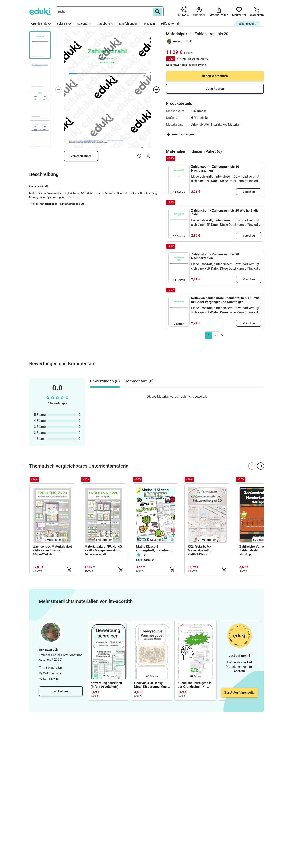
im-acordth (180, 41)
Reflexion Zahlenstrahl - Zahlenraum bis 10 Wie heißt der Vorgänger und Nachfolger (225, 300)
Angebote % (105, 23)
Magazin (149, 23)
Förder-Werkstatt (44, 554)
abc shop (245, 554)
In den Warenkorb (215, 76)
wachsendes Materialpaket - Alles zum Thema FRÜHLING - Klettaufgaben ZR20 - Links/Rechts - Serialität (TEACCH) (52, 548)
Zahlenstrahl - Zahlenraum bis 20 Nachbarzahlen (215, 256)
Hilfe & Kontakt (170, 23)
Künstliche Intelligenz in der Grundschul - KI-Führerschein (195, 685)
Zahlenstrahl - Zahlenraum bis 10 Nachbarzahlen (215, 168)
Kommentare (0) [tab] (139, 381)
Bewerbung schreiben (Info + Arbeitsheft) (106, 685)
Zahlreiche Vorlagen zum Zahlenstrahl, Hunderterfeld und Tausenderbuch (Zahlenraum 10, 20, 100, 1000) (257, 548)
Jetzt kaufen (215, 89)
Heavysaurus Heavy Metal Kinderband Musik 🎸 (151, 685)
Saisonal (82, 23)
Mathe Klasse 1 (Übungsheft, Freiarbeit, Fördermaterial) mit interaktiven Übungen (153, 548)
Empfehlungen (128, 23)
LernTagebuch (145, 559)
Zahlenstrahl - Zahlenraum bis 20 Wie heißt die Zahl (225, 212)
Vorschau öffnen (81, 155)
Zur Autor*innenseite (239, 692)
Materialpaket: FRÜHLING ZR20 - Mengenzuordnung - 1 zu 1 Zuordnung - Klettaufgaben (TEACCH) (103, 548)
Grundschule (39, 23)
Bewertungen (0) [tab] (105, 381)
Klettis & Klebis (197, 554)
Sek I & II (62, 23)
